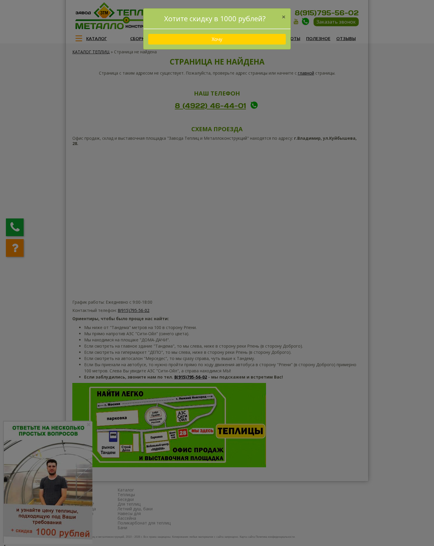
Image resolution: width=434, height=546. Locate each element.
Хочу (217, 39)
